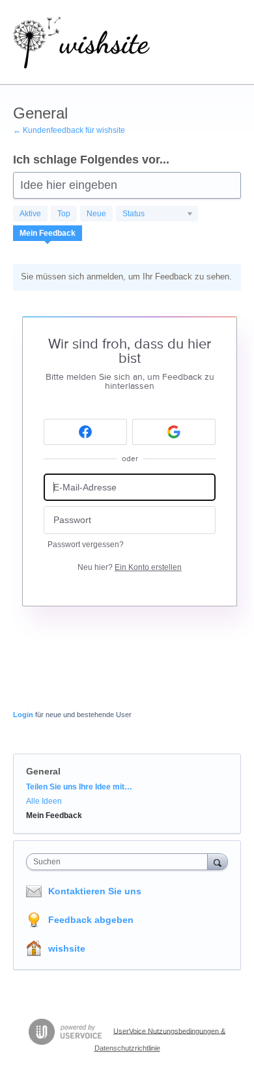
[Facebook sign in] (85, 432)
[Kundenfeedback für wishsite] (81, 42)
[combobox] (120, 861)
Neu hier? (130, 567)
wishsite (66, 948)
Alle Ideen (44, 801)
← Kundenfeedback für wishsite (69, 130)
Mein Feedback (48, 233)
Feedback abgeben (91, 920)
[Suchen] (217, 861)
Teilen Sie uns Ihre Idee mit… (79, 786)
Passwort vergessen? (86, 544)
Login (23, 714)
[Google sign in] (174, 432)
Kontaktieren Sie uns (94, 891)
